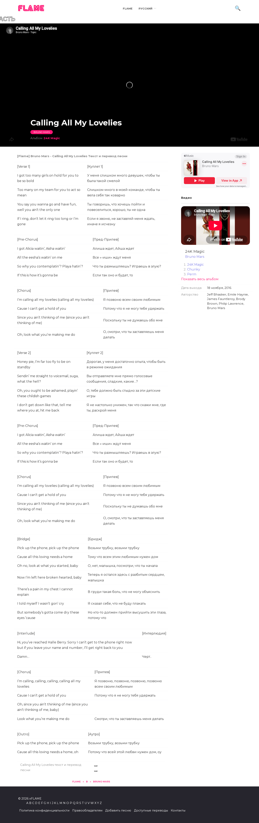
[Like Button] (95, 765)
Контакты (178, 810)
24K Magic (52, 138)
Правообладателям (87, 810)
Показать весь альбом (200, 279)
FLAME (31, 8)
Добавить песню (118, 810)
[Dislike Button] (95, 771)
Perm (191, 274)
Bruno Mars (42, 132)
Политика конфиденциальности (44, 810)
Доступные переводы (151, 810)
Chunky (193, 269)
